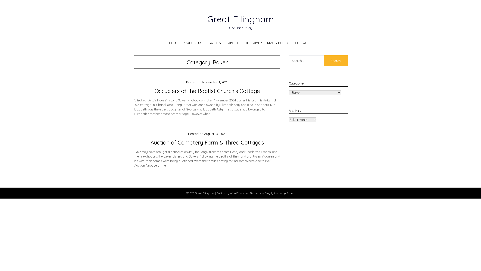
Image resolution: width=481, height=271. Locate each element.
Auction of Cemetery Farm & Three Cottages (207, 142)
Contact (302, 43)
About (233, 43)
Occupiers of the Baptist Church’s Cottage (207, 90)
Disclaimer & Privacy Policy (266, 43)
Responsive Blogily (261, 193)
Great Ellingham (240, 19)
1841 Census (193, 43)
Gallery (215, 43)
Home (173, 43)
